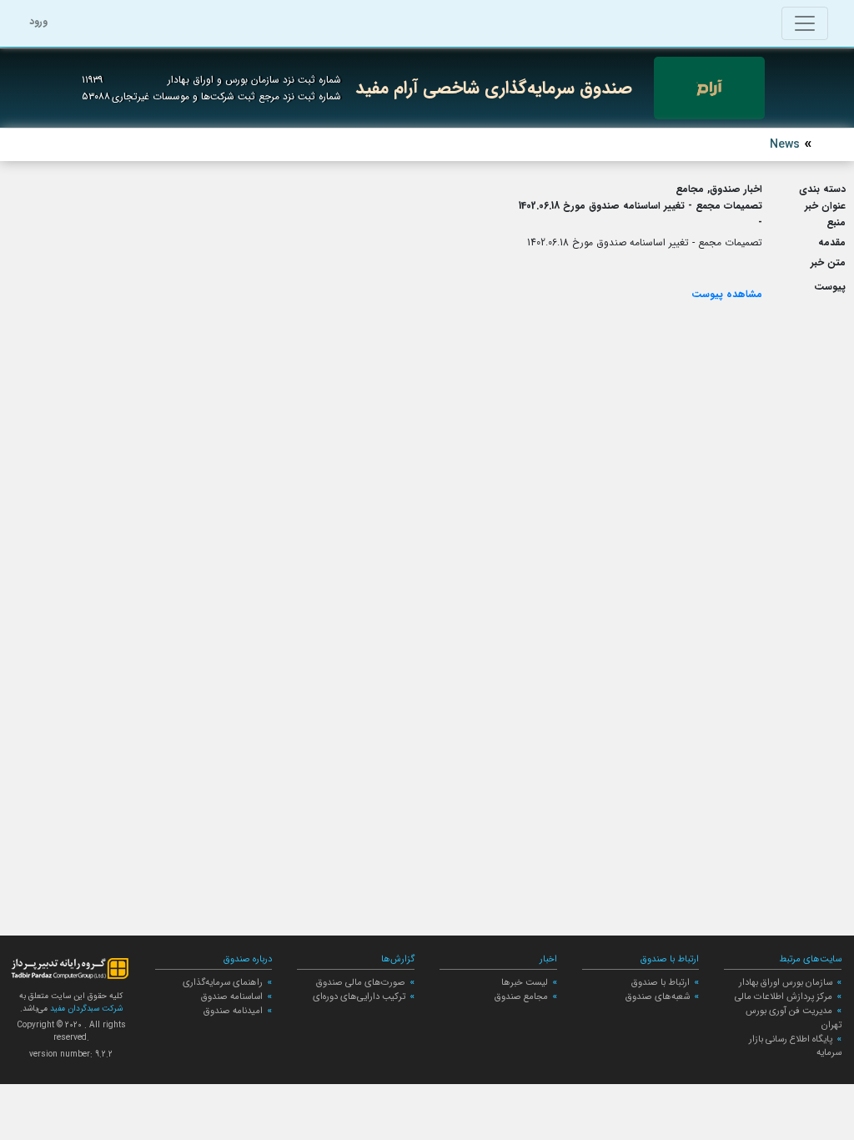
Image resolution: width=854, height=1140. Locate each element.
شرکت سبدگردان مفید (85, 1008)
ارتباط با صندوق (660, 982)
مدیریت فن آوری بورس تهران (793, 1017)
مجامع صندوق (521, 996)
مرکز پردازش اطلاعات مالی (783, 996)
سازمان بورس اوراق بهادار (785, 982)
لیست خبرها (524, 982)
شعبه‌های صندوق (657, 996)
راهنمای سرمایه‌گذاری (223, 982)
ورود (38, 21)
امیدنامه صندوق (233, 1010)
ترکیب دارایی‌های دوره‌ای (359, 996)
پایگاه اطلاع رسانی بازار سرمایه (795, 1046)
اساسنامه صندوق (232, 996)
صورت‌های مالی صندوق (360, 982)
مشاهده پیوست (726, 294)
